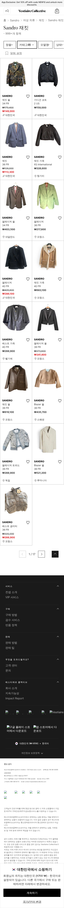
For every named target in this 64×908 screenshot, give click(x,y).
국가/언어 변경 (32, 902)
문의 (8, 670)
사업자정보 (7, 773)
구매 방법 (11, 614)
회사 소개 (11, 688)
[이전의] (22, 554)
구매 (7, 609)
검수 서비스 (12, 620)
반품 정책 (11, 625)
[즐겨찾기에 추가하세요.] (28, 96)
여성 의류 (29, 20)
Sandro (14, 20)
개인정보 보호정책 (30, 753)
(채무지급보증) (25, 811)
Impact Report (14, 698)
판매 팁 (10, 647)
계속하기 (32, 893)
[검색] (7, 11)
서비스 (8, 586)
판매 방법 (11, 642)
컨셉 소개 (11, 592)
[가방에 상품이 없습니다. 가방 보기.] (57, 11)
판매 (7, 636)
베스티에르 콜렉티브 (16, 682)
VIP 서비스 (12, 597)
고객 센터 (11, 665)
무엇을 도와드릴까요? (17, 659)
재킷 (41, 20)
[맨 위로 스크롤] (55, 554)
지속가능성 (12, 693)
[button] (57, 11)
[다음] (41, 554)
